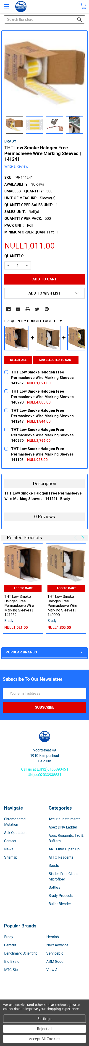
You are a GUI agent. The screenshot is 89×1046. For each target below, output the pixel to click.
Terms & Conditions (44, 994)
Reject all (44, 1028)
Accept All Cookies (44, 1038)
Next (82, 538)
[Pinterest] (47, 309)
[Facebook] (8, 309)
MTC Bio (11, 970)
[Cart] (83, 6)
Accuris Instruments (65, 819)
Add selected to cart (56, 360)
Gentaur (10, 945)
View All (52, 970)
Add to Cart (23, 588)
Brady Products (61, 895)
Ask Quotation (15, 833)
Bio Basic (11, 961)
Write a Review (16, 166)
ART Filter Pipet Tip (64, 849)
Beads (54, 865)
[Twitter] (37, 309)
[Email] (18, 309)
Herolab (52, 937)
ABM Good (54, 961)
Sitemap (10, 857)
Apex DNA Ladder (63, 827)
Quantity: (14, 256)
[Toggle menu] (6, 6)
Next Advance (57, 945)
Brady (8, 937)
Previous (76, 538)
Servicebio (54, 953)
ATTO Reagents (61, 857)
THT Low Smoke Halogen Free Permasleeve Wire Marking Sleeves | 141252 (19, 605)
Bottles (54, 887)
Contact (10, 841)
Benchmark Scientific (20, 953)
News (8, 849)
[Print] (28, 309)
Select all (18, 360)
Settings (44, 1018)
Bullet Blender (60, 904)
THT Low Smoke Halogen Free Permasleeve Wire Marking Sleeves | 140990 (62, 605)
